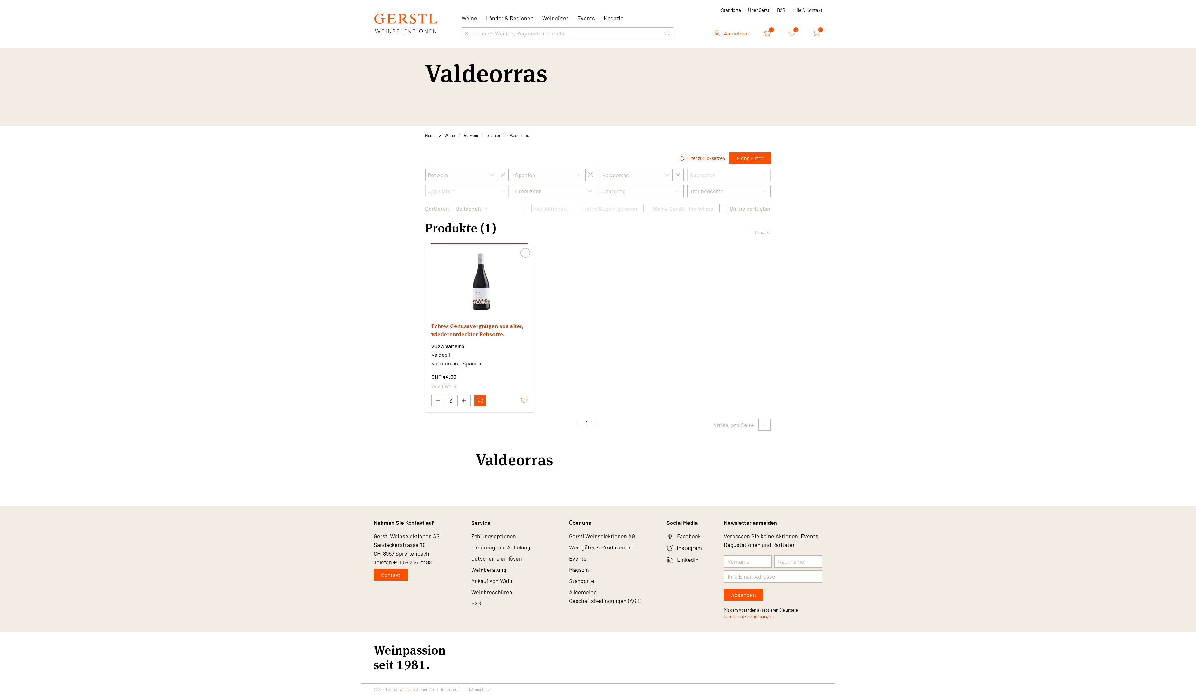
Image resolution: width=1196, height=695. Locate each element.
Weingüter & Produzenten (601, 547)
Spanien (494, 135)
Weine (449, 135)
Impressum (451, 689)
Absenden (743, 594)
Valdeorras (519, 135)
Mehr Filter (750, 158)
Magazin (614, 18)
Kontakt (391, 574)
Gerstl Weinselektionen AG (602, 536)
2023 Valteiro (447, 346)
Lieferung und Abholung (500, 547)
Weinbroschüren (491, 592)
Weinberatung (488, 569)
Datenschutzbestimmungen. (749, 616)
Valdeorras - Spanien (457, 363)
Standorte (731, 10)
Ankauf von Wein (491, 580)
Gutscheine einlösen (496, 558)
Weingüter (555, 18)
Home (430, 135)
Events (586, 18)
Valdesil (440, 354)
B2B (781, 10)
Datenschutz (478, 689)
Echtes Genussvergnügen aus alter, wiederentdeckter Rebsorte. (477, 330)
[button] (667, 33)
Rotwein (471, 135)
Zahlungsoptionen (493, 536)
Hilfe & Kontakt (807, 10)
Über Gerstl (759, 10)
